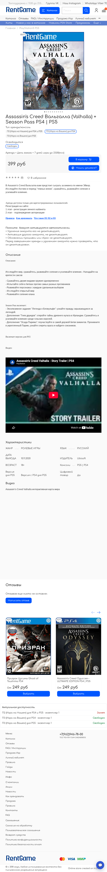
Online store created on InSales (84, 868)
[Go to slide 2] (46, 111)
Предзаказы (83, 23)
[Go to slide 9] (60, 111)
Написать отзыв (18, 600)
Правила (10, 218)
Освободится (14, 142)
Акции (9, 787)
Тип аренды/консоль (18, 127)
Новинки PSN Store (60, 23)
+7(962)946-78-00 (71, 734)
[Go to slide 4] (50, 111)
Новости (11, 771)
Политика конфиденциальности (24, 840)
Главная (10, 28)
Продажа (11, 801)
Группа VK (52, 3)
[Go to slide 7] (56, 111)
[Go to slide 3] (48, 111)
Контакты (12, 810)
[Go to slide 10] (62, 111)
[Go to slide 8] (58, 111)
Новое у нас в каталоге (30, 23)
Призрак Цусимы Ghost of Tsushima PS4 (22, 680)
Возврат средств (16, 835)
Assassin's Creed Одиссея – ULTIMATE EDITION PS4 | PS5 (73, 680)
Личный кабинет (85, 18)
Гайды (9, 767)
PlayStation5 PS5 (29, 28)
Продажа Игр (64, 18)
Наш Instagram (72, 3)
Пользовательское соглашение (23, 830)
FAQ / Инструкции (42, 18)
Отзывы (24, 18)
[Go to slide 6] (54, 111)
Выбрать (28, 693)
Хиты (9, 23)
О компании (12, 782)
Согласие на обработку (19, 825)
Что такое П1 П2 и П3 (45, 218)
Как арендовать (24, 218)
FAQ (8, 815)
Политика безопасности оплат (24, 844)
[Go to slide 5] (52, 111)
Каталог (52, 10)
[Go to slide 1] (44, 111)
